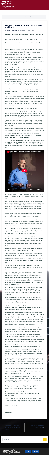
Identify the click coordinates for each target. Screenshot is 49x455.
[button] (44, 4)
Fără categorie (30, 30)
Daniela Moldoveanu (12, 30)
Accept (28, 451)
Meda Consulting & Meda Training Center (8, 3)
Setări (43, 451)
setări (9, 453)
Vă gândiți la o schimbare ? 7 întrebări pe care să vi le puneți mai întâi (12, 427)
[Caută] (45, 439)
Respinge (36, 451)
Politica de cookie (12, 452)
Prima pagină (6, 17)
